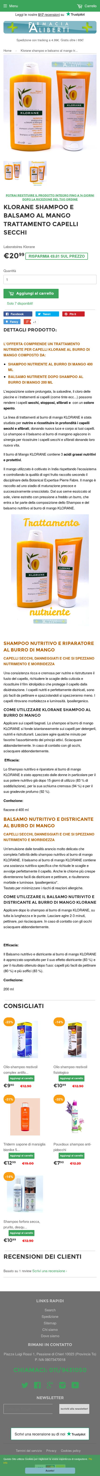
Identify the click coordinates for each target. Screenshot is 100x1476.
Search (50, 1309)
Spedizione (50, 1316)
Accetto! (50, 1470)
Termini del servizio (29, 1450)
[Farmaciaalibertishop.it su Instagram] (62, 1386)
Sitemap (50, 1322)
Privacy (51, 1450)
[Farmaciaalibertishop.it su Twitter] (24, 1386)
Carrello (90, 5)
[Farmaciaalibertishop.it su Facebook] (37, 1386)
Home (7, 50)
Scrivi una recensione (48, 1270)
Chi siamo (50, 1329)
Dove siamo (50, 1335)
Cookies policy (71, 1450)
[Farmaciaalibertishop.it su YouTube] (75, 1386)
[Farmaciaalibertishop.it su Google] (50, 1386)
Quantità (9, 270)
